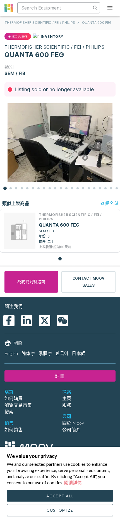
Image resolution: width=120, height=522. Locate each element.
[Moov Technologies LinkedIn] (26, 320)
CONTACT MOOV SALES (89, 282)
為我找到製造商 (31, 281)
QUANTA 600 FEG (97, 22)
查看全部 (109, 203)
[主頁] (28, 446)
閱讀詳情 (73, 482)
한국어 (62, 353)
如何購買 (13, 398)
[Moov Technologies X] (44, 320)
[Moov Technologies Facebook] (9, 320)
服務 (66, 405)
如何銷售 (13, 429)
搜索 (9, 411)
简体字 (28, 353)
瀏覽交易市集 (18, 405)
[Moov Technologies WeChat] (62, 320)
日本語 (78, 353)
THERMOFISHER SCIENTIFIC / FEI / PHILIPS (39, 22)
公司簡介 (71, 429)
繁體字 (45, 353)
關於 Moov (73, 422)
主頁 (66, 398)
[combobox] (55, 8)
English (11, 353)
